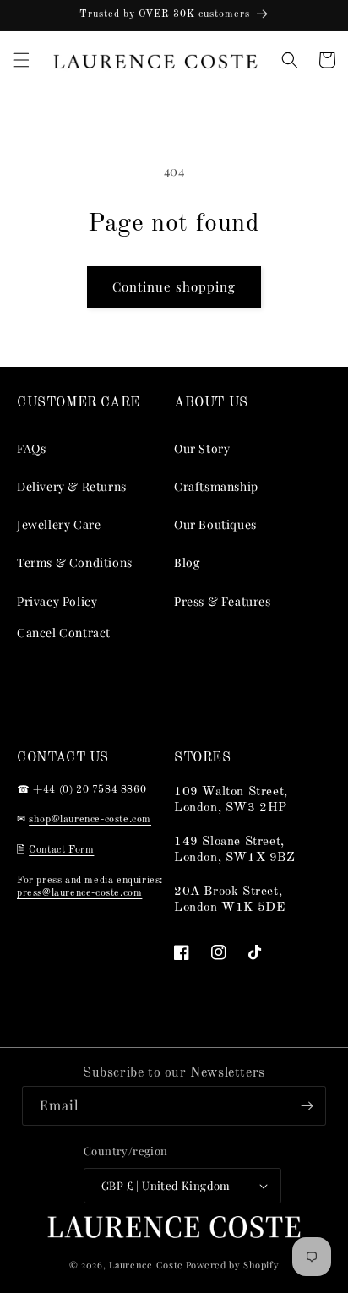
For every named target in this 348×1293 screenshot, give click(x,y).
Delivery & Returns (72, 486)
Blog (186, 562)
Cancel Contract (64, 633)
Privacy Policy (57, 601)
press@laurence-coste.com (79, 893)
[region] (174, 15)
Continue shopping (174, 286)
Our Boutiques (215, 524)
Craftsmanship (216, 486)
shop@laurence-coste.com (90, 820)
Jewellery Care (59, 524)
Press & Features (222, 601)
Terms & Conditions (75, 562)
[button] (21, 60)
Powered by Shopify (233, 1264)
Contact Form (61, 850)
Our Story (202, 448)
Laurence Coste (146, 1264)
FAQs (31, 448)
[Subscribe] (306, 1106)
